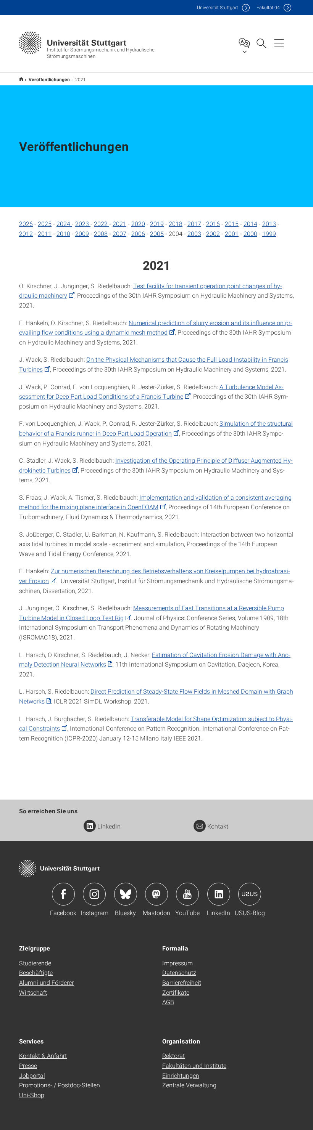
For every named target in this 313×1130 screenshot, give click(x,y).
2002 (213, 233)
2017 (194, 224)
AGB (168, 1002)
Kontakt (217, 826)
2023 (82, 224)
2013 (269, 224)
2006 (138, 233)
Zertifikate (175, 992)
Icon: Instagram (94, 894)
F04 (268, 7)
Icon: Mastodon (156, 894)
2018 (175, 224)
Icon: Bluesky (125, 894)
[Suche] (261, 43)
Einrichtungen (180, 1075)
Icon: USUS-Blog (249, 894)
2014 (250, 224)
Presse (28, 1065)
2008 (101, 233)
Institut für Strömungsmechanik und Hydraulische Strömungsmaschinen (21, 79)
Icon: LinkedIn (218, 894)
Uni (217, 7)
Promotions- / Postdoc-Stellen (59, 1085)
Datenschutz (179, 972)
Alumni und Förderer (46, 982)
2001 (232, 233)
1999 (269, 233)
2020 (138, 224)
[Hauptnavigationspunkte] (279, 43)
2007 (119, 233)
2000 (250, 233)
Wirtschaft (33, 992)
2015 (232, 224)
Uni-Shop (31, 1095)
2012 (26, 233)
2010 (63, 233)
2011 (45, 233)
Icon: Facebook (63, 894)
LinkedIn (109, 826)
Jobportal (32, 1075)
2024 (64, 224)
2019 (157, 224)
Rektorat (173, 1055)
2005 (157, 233)
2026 (26, 224)
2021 (119, 224)
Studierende (35, 963)
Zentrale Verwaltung (189, 1085)
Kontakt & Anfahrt (43, 1055)
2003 (194, 233)
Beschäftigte (36, 972)
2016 (213, 224)
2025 (45, 224)
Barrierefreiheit (181, 982)
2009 (82, 233)
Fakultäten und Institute (194, 1065)
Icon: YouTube (187, 894)
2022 (101, 224)
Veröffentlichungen (49, 79)
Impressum (177, 963)
